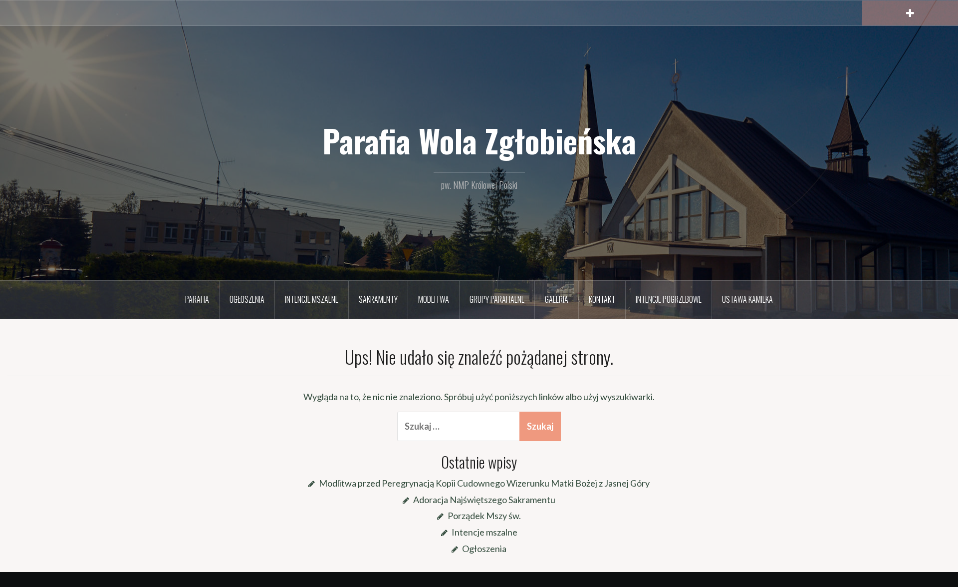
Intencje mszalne (311, 299)
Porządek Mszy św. (484, 515)
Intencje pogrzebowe (669, 299)
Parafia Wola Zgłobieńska (479, 140)
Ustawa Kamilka (747, 299)
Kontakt (602, 299)
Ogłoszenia (247, 299)
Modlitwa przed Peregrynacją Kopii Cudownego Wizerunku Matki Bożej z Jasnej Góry (484, 483)
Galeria (556, 299)
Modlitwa (433, 299)
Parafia (197, 299)
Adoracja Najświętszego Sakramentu (484, 499)
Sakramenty (378, 299)
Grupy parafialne (497, 299)
